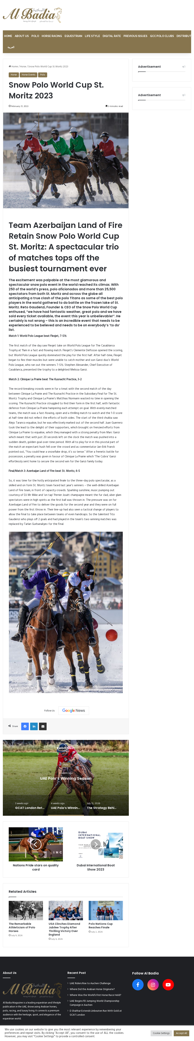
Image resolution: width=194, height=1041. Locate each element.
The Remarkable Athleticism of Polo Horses (22, 927)
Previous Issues (135, 36)
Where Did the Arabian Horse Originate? (92, 989)
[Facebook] (25, 726)
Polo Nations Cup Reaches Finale (101, 925)
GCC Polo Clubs (162, 36)
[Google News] (73, 711)
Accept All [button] (181, 1033)
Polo (35, 36)
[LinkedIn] (34, 726)
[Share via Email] (43, 726)
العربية (11, 47)
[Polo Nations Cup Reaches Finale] (106, 910)
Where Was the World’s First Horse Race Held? (95, 995)
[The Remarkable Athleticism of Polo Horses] (26, 910)
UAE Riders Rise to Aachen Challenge (90, 983)
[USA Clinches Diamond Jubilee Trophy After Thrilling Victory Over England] (66, 910)
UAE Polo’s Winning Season (66, 778)
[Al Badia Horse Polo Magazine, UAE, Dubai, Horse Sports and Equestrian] (32, 15)
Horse (23, 67)
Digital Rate (112, 36)
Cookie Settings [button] (161, 1033)
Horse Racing (52, 36)
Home (8, 36)
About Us (22, 36)
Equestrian (73, 36)
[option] (66, 778)
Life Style (92, 36)
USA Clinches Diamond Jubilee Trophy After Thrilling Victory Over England (64, 929)
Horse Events (28, 75)
